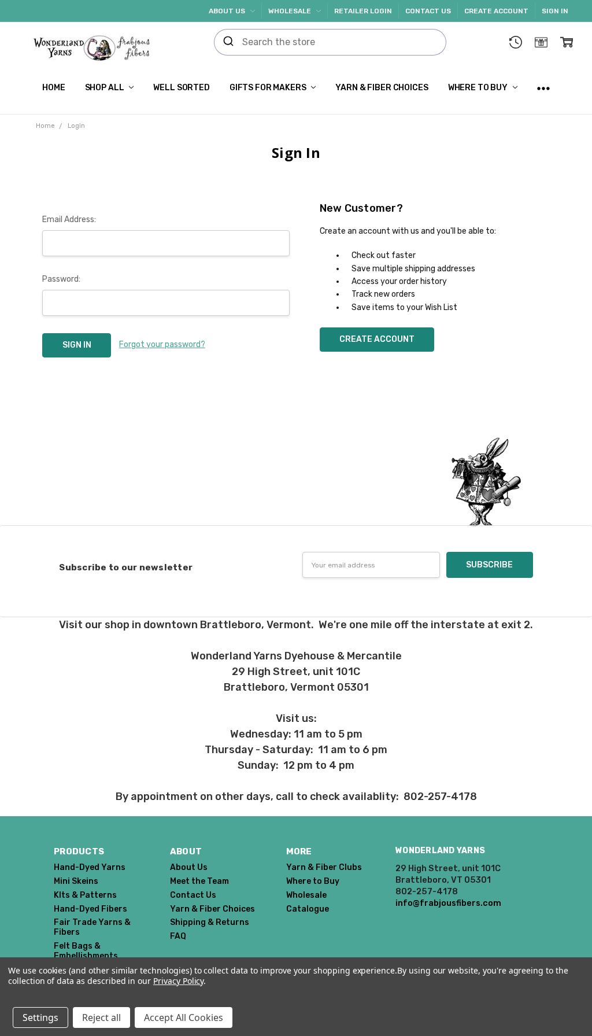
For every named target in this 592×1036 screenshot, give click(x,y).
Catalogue (307, 909)
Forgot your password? (162, 344)
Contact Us (428, 11)
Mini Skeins (76, 881)
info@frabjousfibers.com (448, 903)
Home (53, 88)
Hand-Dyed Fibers (90, 909)
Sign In (555, 11)
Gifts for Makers (269, 88)
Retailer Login (363, 11)
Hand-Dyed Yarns (89, 867)
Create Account (496, 11)
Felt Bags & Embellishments (86, 951)
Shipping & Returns (209, 922)
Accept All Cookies (183, 1017)
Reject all (101, 1017)
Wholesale (290, 11)
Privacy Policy (178, 980)
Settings (40, 1017)
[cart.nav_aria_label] (566, 42)
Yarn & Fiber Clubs (324, 867)
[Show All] (543, 88)
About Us (228, 11)
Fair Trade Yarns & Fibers (92, 927)
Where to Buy (478, 88)
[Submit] (228, 42)
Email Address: (69, 219)
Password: (61, 279)
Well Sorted (181, 88)
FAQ (178, 936)
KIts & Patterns (85, 895)
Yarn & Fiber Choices (381, 88)
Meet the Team (199, 881)
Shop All (105, 88)
